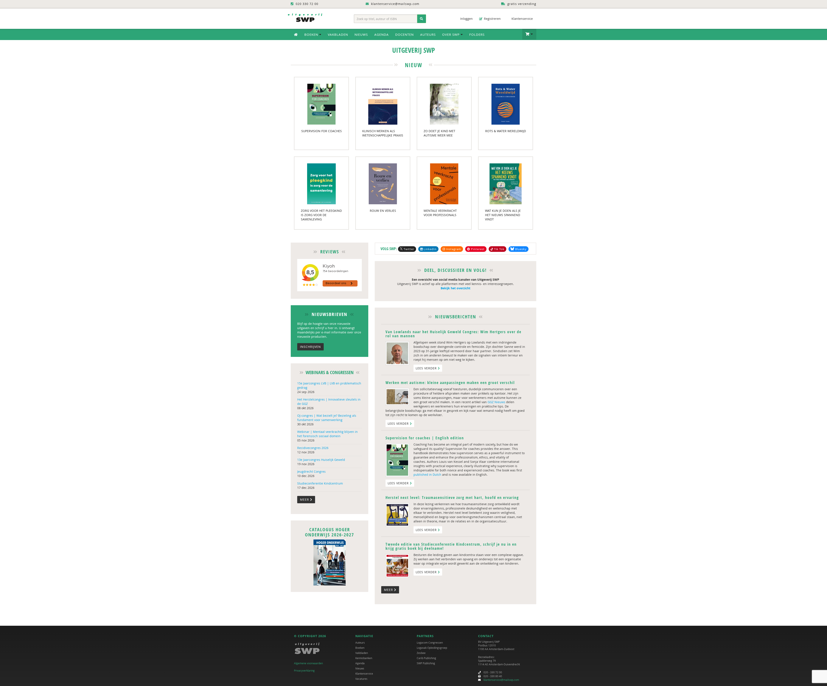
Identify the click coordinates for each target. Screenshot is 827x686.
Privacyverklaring (304, 670)
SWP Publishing (426, 663)
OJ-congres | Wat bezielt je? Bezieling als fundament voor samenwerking (326, 417)
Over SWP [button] (451, 34)
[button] (529, 34)
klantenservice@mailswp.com (501, 679)
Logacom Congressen (430, 642)
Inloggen (466, 19)
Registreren (492, 19)
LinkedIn (430, 249)
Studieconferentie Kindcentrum (320, 483)
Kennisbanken (363, 658)
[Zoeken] (421, 18)
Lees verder (427, 368)
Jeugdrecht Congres (311, 471)
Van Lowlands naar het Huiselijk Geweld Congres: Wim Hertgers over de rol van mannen (453, 334)
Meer (305, 499)
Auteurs (428, 34)
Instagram (453, 249)
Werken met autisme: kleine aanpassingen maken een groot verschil (450, 382)
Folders (477, 34)
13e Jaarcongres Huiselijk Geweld (321, 460)
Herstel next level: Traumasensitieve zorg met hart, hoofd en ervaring (452, 497)
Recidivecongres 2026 (312, 448)
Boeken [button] (311, 34)
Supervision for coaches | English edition (425, 438)
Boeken (359, 647)
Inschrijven (310, 347)
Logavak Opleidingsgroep (432, 647)
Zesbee (421, 653)
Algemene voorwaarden (308, 663)
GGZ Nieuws (496, 402)
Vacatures (361, 678)
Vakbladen (338, 34)
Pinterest (477, 249)
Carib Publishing (426, 658)
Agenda (381, 34)
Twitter (409, 249)
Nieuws (361, 34)
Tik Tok (498, 249)
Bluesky (521, 249)
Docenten (404, 34)
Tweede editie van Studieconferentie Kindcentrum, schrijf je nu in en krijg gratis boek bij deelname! (451, 546)
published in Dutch (427, 474)
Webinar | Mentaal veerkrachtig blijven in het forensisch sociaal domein (327, 434)
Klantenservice (522, 19)
